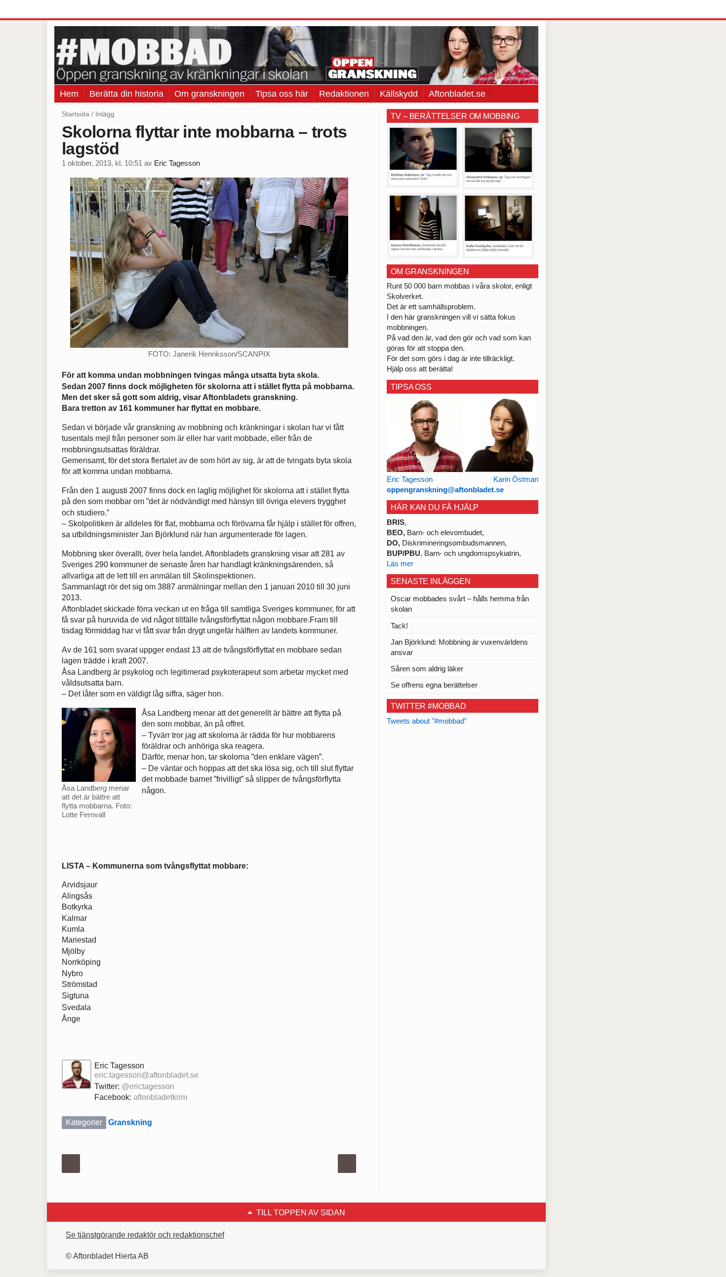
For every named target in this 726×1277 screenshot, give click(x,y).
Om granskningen (209, 94)
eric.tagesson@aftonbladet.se (146, 1075)
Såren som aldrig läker (427, 668)
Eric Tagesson (177, 163)
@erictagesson (147, 1086)
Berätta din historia (126, 94)
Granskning (130, 1122)
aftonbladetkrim (160, 1097)
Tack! (399, 625)
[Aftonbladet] (91, 9)
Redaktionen (344, 94)
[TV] (461, 191)
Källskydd (399, 94)
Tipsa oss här (281, 94)
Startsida (75, 114)
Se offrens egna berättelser (434, 685)
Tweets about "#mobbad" (427, 721)
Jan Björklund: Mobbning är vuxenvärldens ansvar (459, 647)
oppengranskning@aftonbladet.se (445, 489)
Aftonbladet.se (457, 94)
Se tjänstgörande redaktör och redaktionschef (145, 1235)
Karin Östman (515, 479)
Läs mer (400, 563)
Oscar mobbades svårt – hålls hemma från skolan (460, 603)
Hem (69, 94)
